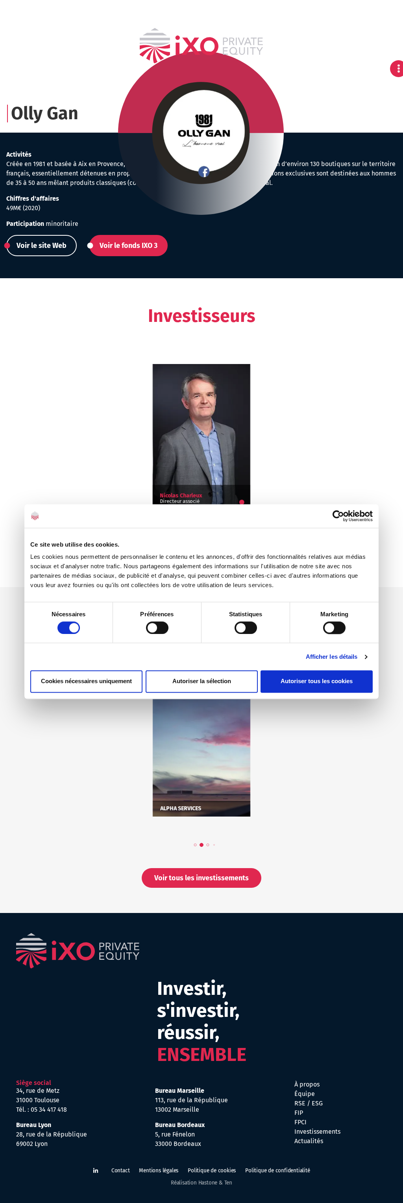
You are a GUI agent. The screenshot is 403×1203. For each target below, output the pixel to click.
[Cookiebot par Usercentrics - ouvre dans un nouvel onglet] (338, 516)
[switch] (157, 627)
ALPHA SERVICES (180, 809)
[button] (41, 245)
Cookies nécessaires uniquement (86, 681)
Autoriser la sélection (201, 681)
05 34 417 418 (49, 1109)
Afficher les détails (332, 656)
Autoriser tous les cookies (317, 681)
